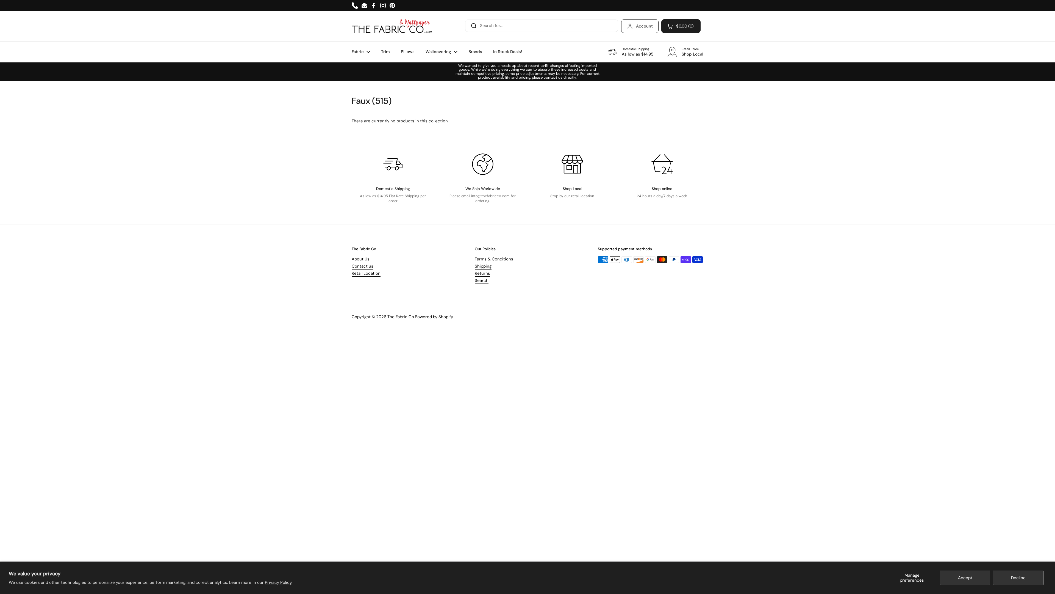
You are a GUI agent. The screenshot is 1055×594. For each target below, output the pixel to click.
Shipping (483, 266)
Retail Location (366, 273)
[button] (681, 26)
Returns (482, 273)
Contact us (362, 266)
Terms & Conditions (494, 259)
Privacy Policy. (278, 582)
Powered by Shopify (434, 317)
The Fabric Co (400, 317)
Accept (965, 578)
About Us (361, 259)
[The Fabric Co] (392, 26)
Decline (1018, 578)
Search (481, 280)
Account (644, 26)
